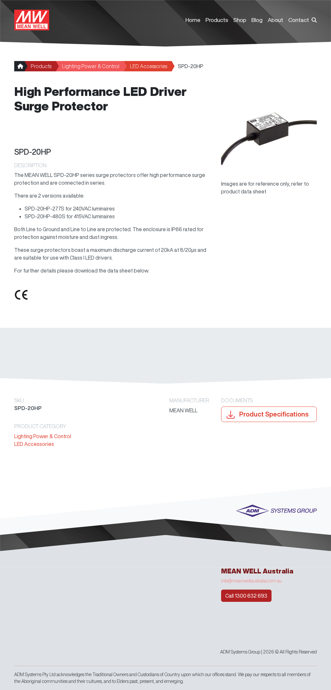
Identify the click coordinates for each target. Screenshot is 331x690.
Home (193, 20)
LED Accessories (148, 66)
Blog (256, 20)
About (275, 20)
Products (217, 20)
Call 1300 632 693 (246, 595)
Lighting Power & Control (90, 66)
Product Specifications (273, 414)
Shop (239, 20)
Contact (298, 20)
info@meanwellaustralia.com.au (251, 581)
